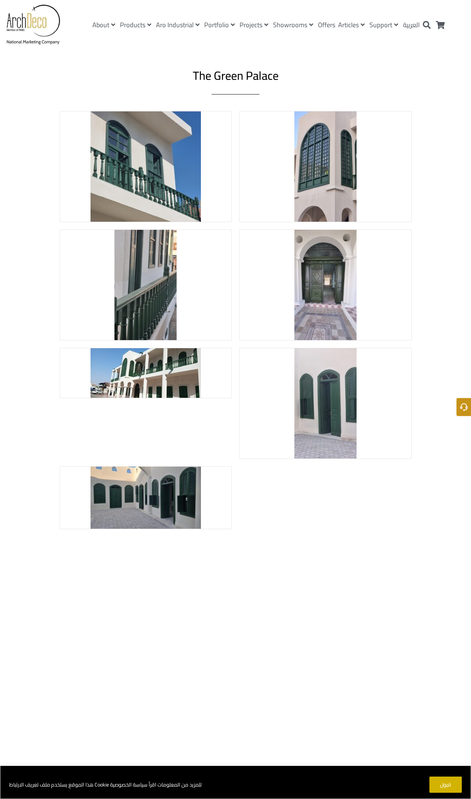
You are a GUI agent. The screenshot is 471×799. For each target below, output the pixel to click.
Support (380, 25)
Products (132, 25)
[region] (235, 782)
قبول (445, 784)
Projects (251, 25)
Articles (348, 25)
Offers (326, 25)
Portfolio (216, 25)
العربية (411, 25)
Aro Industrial (175, 25)
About (100, 25)
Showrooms (290, 25)
